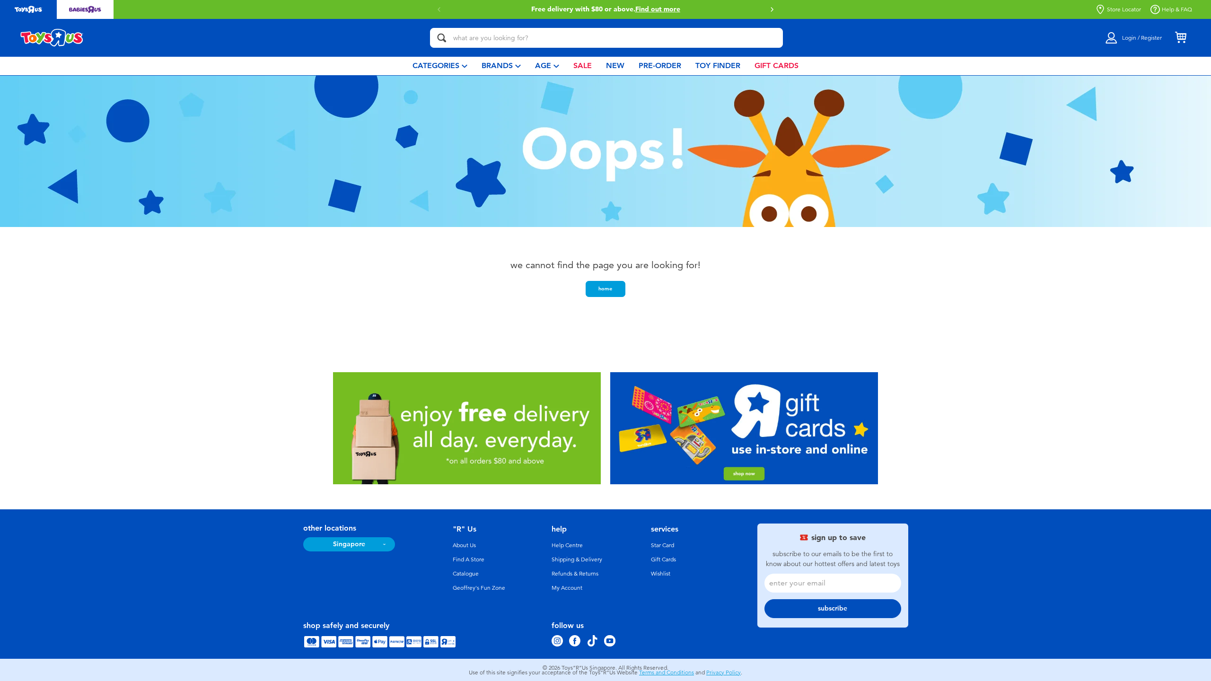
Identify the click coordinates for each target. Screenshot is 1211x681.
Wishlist (660, 573)
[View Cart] (1180, 37)
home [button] (605, 288)
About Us (464, 545)
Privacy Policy (723, 672)
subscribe (832, 608)
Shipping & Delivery (577, 559)
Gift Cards (663, 559)
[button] (772, 9)
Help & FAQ (1177, 9)
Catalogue (466, 573)
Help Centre (567, 545)
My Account (567, 588)
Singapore (349, 544)
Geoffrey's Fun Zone (479, 588)
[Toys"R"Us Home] (52, 38)
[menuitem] (439, 66)
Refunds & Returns (575, 573)
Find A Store (468, 559)
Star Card (662, 545)
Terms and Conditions (666, 672)
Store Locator (1124, 9)
